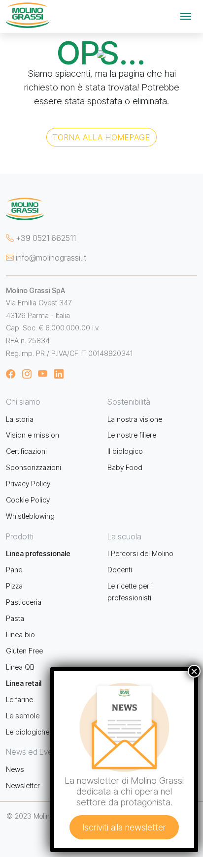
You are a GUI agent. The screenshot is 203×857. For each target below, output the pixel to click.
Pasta (15, 618)
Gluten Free (24, 651)
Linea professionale (38, 553)
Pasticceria (23, 602)
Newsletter (23, 785)
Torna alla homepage (101, 137)
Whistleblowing (30, 516)
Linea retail (23, 683)
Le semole (22, 715)
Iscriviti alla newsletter (124, 827)
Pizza (14, 586)
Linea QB (20, 667)
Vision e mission (32, 435)
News (15, 769)
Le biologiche (27, 732)
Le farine (19, 699)
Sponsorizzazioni (33, 467)
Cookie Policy (28, 500)
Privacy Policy (28, 483)
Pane (14, 569)
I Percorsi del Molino (140, 553)
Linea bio (20, 634)
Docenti (119, 569)
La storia (20, 419)
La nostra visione (134, 419)
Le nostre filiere (131, 435)
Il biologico (125, 451)
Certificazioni (26, 451)
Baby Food (124, 467)
